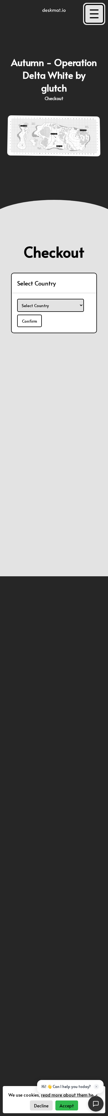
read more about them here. (69, 1095)
